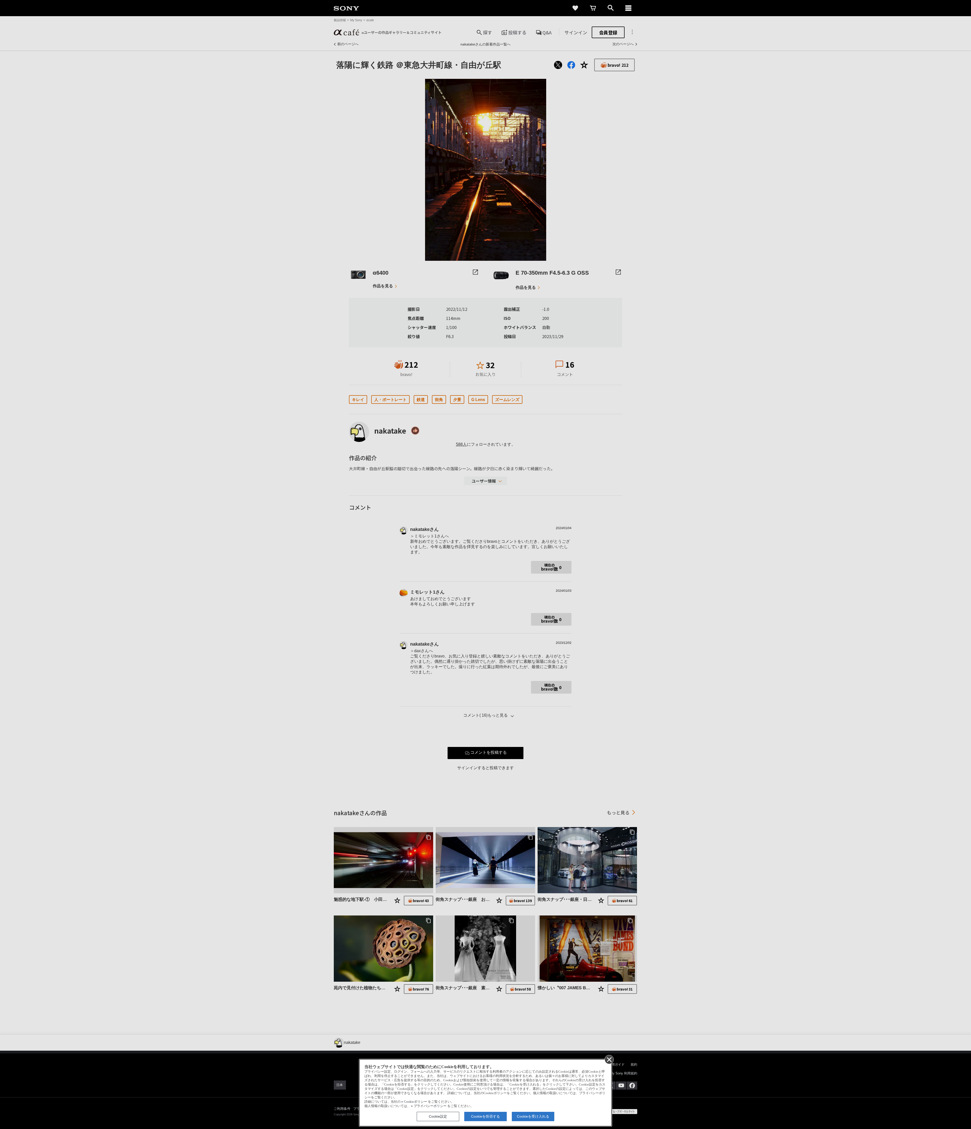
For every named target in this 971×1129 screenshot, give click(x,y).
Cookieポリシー (415, 1101)
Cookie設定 (438, 1116)
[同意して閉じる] (609, 1059)
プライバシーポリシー (430, 1106)
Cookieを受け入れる (533, 1116)
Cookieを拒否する (485, 1116)
